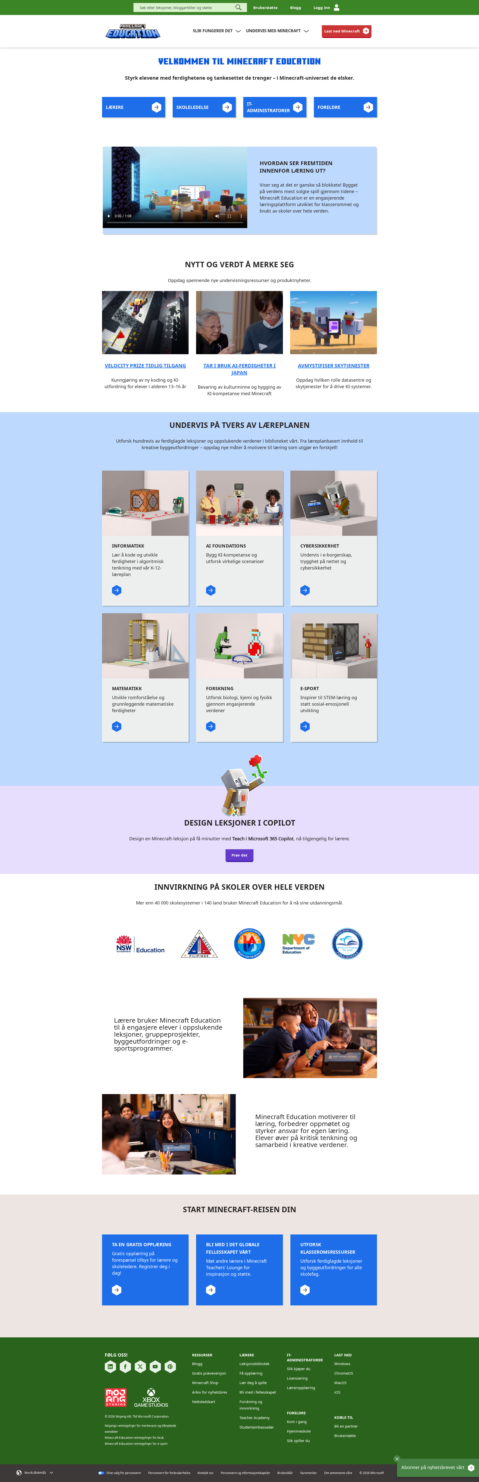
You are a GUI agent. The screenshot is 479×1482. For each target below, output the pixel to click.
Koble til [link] (343, 1417)
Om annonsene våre (338, 1473)
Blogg (295, 7)
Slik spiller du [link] (298, 1440)
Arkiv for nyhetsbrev (209, 1392)
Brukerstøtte (265, 7)
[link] (346, 31)
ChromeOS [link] (343, 1373)
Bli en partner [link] (346, 1426)
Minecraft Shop (205, 1382)
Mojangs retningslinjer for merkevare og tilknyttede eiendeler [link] (140, 1429)
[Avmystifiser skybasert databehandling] (333, 322)
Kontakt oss (206, 1473)
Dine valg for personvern (123, 1473)
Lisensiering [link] (297, 1378)
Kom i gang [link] (297, 1421)
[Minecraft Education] (133, 31)
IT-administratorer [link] (305, 1357)
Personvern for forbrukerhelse (169, 1473)
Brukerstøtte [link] (345, 1435)
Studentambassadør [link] (257, 1427)
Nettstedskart (203, 1401)
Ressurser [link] (202, 1354)
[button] (396, 1458)
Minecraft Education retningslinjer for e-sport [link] (136, 1444)
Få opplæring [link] (251, 1373)
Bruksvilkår (285, 1473)
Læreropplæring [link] (301, 1387)
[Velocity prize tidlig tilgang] (145, 322)
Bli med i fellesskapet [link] (258, 1392)
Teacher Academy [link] (255, 1417)
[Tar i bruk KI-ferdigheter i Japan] (239, 322)
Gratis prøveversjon (209, 1373)
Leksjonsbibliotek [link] (254, 1363)
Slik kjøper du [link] (298, 1368)
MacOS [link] (340, 1382)
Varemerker (308, 1473)
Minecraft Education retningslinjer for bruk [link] (134, 1438)
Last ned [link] (343, 1354)
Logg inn (322, 7)
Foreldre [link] (296, 1412)
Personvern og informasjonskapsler (245, 1473)
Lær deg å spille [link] (253, 1382)
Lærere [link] (247, 1354)
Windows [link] (342, 1363)
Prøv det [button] (239, 855)
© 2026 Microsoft (371, 1473)
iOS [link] (337, 1392)
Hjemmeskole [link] (299, 1431)
